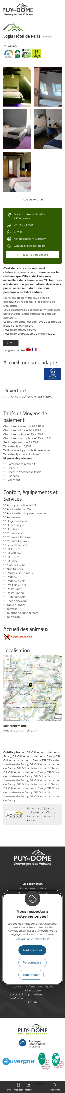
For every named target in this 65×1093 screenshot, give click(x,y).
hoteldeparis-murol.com (30, 238)
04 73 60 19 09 (23, 224)
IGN (48, 720)
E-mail (18, 231)
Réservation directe (35, 254)
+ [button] (8, 659)
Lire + (11, 343)
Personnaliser (32, 962)
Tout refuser (31, 974)
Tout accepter (32, 950)
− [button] (8, 664)
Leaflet (40, 720)
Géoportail (56, 720)
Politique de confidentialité (32, 939)
